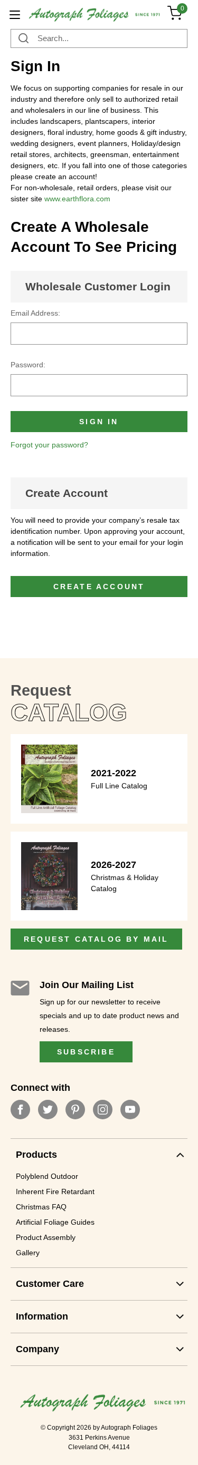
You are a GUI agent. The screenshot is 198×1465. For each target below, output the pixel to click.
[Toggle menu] (14, 14)
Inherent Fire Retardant (55, 1191)
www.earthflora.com (77, 198)
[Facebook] (20, 1109)
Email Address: (35, 313)
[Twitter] (48, 1109)
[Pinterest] (75, 1109)
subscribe (86, 1052)
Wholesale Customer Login (98, 286)
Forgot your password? (49, 445)
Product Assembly (46, 1237)
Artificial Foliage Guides (55, 1222)
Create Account (66, 493)
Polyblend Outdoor (47, 1176)
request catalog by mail (96, 939)
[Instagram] (102, 1109)
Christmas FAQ (41, 1206)
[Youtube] (130, 1109)
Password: (28, 364)
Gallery (28, 1252)
